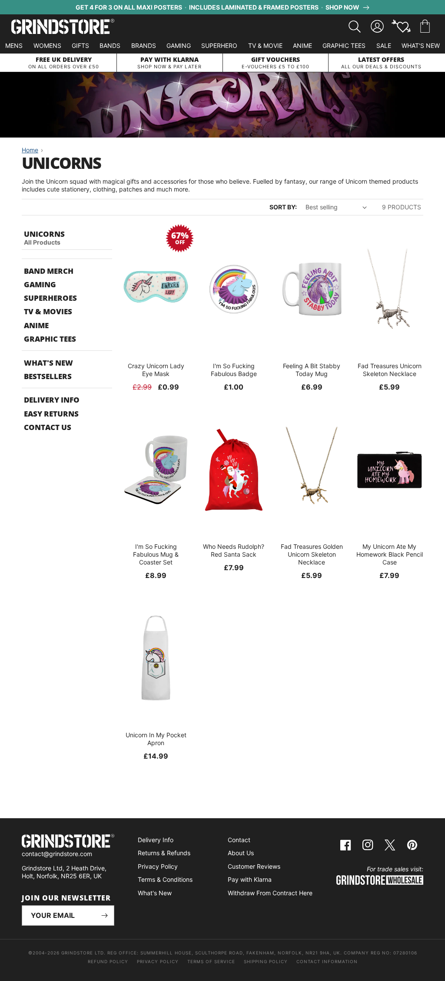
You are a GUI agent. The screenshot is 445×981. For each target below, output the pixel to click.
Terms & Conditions (165, 879)
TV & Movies (48, 311)
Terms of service (211, 961)
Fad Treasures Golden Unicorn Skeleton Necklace (312, 554)
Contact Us (47, 427)
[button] (425, 26)
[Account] (377, 26)
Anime (302, 45)
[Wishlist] (401, 26)
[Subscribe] (104, 915)
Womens (47, 45)
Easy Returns (51, 414)
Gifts (80, 45)
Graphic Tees (343, 45)
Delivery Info (52, 400)
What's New (421, 45)
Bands (110, 45)
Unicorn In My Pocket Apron (156, 738)
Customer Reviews (254, 866)
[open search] (354, 26)
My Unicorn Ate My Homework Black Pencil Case (389, 554)
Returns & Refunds (164, 853)
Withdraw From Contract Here (270, 893)
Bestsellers (48, 376)
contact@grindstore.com (57, 853)
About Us (241, 853)
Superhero (219, 45)
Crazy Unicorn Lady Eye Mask (156, 369)
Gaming (178, 45)
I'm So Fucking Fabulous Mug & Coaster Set (156, 554)
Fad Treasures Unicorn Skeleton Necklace (390, 369)
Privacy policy (158, 961)
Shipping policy (266, 961)
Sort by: (283, 207)
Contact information (327, 961)
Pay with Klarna (250, 879)
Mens (14, 45)
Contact (239, 839)
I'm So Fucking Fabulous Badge (234, 369)
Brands (143, 45)
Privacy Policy (158, 866)
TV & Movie (265, 45)
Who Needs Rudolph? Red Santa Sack (233, 550)
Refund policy (108, 961)
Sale (383, 45)
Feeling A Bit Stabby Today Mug (311, 369)
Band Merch (48, 271)
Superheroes (50, 298)
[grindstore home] (68, 842)
